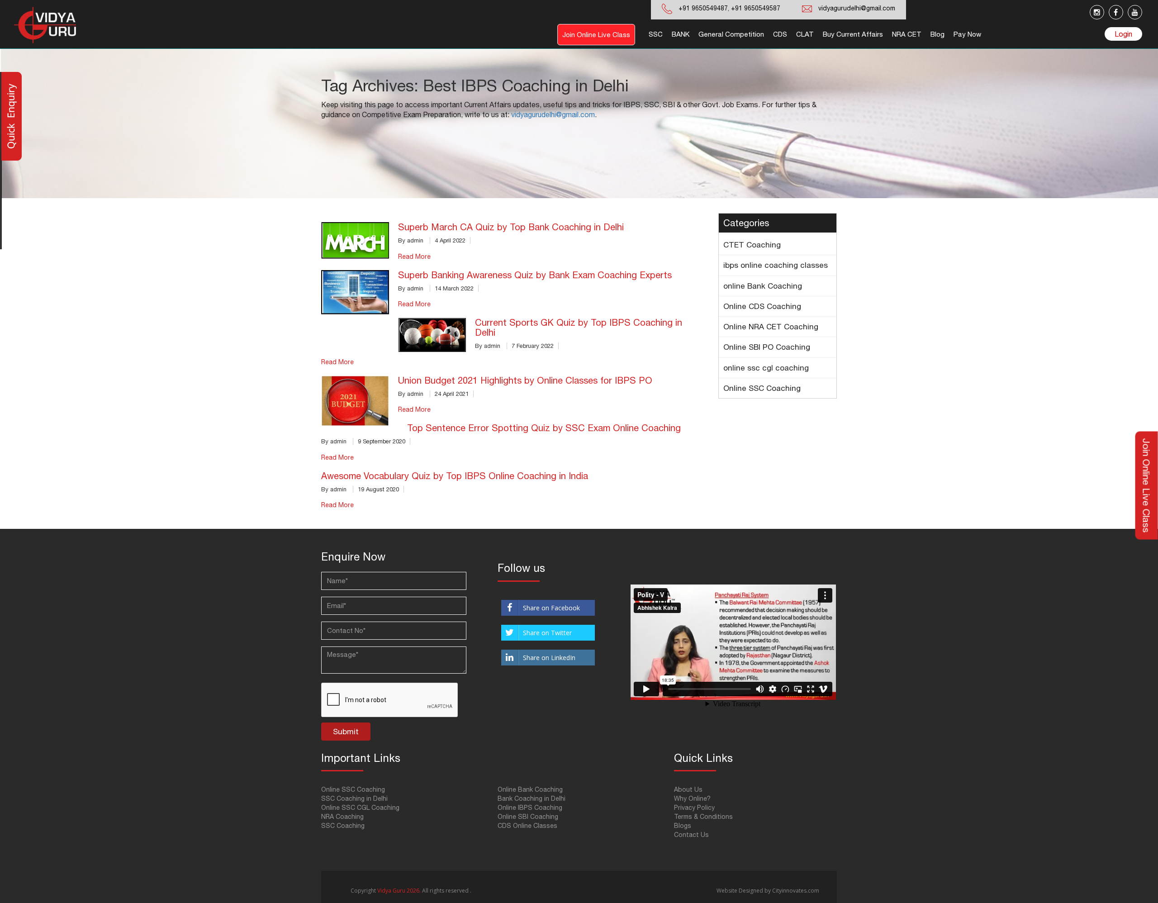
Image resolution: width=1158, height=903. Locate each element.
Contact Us (691, 834)
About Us (688, 789)
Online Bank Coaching (530, 789)
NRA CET (906, 34)
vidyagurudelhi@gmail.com (856, 8)
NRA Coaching (342, 816)
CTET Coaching (752, 244)
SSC (656, 34)
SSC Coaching (343, 825)
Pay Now (967, 34)
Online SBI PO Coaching (766, 347)
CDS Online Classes (527, 825)
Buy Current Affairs (853, 34)
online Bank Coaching (762, 285)
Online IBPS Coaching (530, 807)
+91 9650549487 (703, 8)
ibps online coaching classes (775, 265)
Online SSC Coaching (762, 388)
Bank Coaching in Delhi (531, 798)
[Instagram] (1097, 12)
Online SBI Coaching (528, 816)
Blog (937, 34)
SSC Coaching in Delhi (354, 798)
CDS (780, 34)
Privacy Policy (694, 807)
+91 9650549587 (754, 8)
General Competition (731, 34)
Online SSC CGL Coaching (360, 807)
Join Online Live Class (596, 34)
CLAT (805, 34)
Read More (414, 256)
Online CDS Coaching (762, 306)
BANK (680, 34)
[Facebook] (1116, 12)
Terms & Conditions (703, 816)
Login (1123, 34)
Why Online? (692, 798)
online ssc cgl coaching (766, 367)
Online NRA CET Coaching (770, 326)
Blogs (682, 825)
